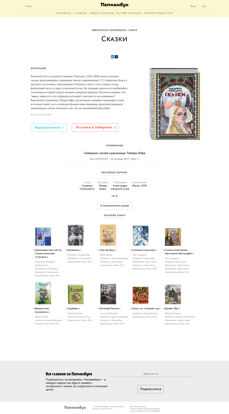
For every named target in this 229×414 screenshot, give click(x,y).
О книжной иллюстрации (114, 205)
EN (204, 6)
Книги (133, 30)
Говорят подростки (158, 13)
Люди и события (101, 13)
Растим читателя (129, 13)
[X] (116, 56)
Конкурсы (63, 13)
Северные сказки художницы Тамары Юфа (114, 153)
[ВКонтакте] (112, 56)
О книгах (80, 13)
